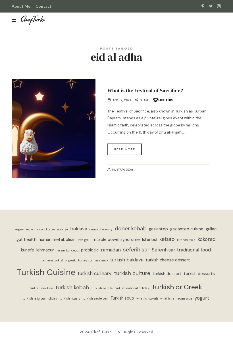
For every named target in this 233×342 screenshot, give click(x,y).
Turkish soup (122, 298)
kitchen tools (186, 240)
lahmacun (45, 250)
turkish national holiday (132, 288)
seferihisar (136, 249)
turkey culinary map (93, 260)
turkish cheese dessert (168, 260)
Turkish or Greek (176, 286)
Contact (43, 6)
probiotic (90, 250)
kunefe (27, 250)
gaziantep (158, 229)
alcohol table (46, 229)
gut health (26, 239)
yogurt (201, 298)
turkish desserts (199, 274)
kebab (167, 239)
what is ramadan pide (176, 298)
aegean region (25, 229)
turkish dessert (167, 274)
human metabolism (57, 239)
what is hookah (147, 298)
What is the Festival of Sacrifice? (145, 90)
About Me (21, 6)
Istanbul (149, 239)
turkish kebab (72, 287)
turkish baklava (126, 260)
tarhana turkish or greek (58, 260)
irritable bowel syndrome (116, 239)
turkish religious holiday (39, 298)
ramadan (111, 250)
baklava (78, 229)
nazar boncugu (68, 250)
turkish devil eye (41, 288)
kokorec (206, 239)
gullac (211, 229)
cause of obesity (101, 229)
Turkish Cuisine (46, 272)
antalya (62, 229)
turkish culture (132, 273)
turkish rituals (69, 298)
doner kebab (131, 228)
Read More (124, 149)
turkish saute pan (95, 298)
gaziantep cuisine (186, 229)
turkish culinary (95, 273)
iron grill (84, 240)
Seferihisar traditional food (181, 250)
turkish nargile (102, 288)
